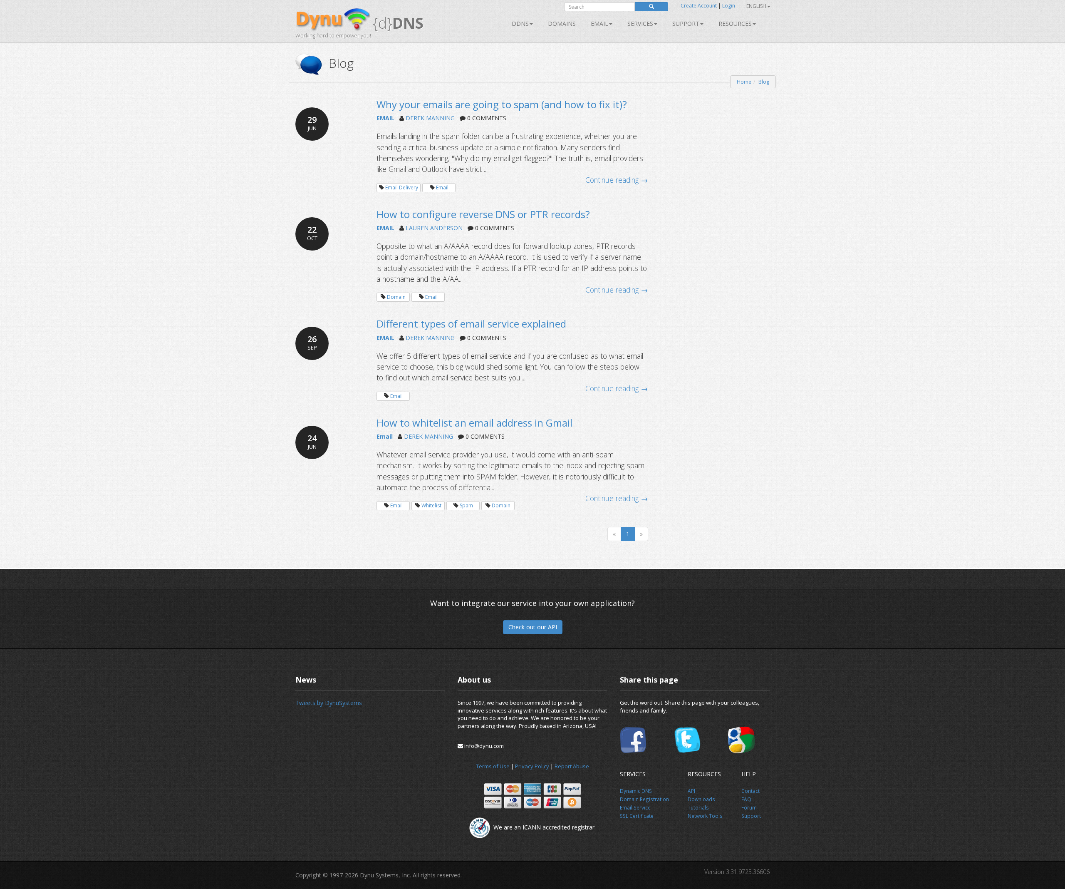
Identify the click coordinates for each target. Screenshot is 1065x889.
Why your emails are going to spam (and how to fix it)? (501, 104)
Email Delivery (401, 187)
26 (312, 342)
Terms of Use (493, 766)
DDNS (520, 23)
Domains (562, 23)
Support (685, 23)
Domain (396, 296)
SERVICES (640, 23)
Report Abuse (572, 766)
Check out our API (532, 627)
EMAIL (385, 118)
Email (599, 23)
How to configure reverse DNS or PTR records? (483, 214)
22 (312, 233)
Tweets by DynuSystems (328, 703)
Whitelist (431, 505)
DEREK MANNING (430, 118)
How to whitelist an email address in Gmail (474, 423)
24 (312, 441)
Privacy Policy (532, 766)
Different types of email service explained (471, 323)
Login (728, 5)
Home (744, 81)
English (756, 6)
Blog (763, 81)
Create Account (699, 5)
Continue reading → (616, 180)
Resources (735, 23)
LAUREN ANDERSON (434, 228)
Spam (466, 505)
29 (312, 123)
